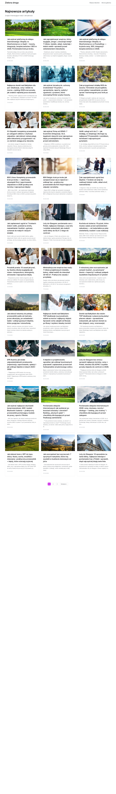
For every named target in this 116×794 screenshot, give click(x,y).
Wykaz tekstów (95, 3)
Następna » (64, 484)
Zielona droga (12, 2)
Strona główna (106, 3)
